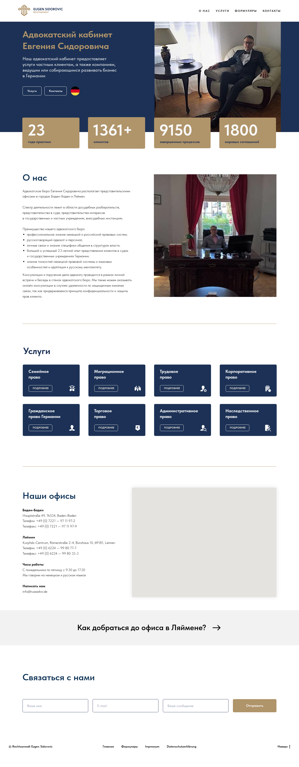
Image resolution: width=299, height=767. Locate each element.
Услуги (222, 10)
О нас (204, 10)
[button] (40, 388)
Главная (108, 746)
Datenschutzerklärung (181, 746)
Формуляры (246, 10)
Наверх (283, 746)
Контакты (272, 10)
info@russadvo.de (35, 591)
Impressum (152, 746)
